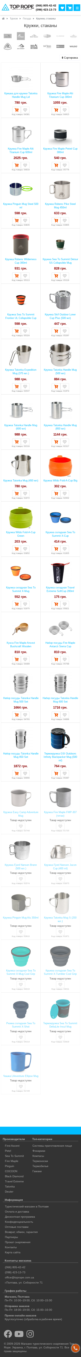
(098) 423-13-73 (46, 9)
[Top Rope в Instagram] (30, 1334)
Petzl (8, 1150)
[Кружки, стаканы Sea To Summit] (21, 47)
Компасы (38, 1155)
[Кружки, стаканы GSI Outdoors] (47, 36)
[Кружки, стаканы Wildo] (73, 47)
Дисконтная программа (20, 1216)
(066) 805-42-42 (46, 5)
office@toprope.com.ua (19, 1277)
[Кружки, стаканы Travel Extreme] (60, 47)
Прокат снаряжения (17, 1242)
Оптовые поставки (17, 1226)
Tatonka (10, 1186)
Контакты (11, 1247)
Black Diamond (14, 1176)
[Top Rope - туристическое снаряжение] (17, 7)
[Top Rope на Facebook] (8, 1334)
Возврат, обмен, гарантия (21, 1232)
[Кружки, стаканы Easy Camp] (8, 36)
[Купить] (16, 110)
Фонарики (38, 1150)
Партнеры (11, 1237)
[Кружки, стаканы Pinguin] (73, 36)
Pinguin (9, 1166)
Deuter (9, 1191)
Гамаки (37, 1171)
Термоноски (40, 1161)
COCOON (11, 1171)
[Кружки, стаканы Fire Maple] (21, 36)
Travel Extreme (14, 1181)
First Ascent (12, 1145)
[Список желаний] (62, 7)
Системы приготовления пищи (52, 1145)
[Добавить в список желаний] (25, 110)
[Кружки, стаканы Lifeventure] (60, 36)
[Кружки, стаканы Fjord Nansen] (34, 36)
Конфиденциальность (19, 1221)
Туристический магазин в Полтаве (27, 1206)
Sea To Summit (14, 1155)
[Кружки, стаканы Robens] (8, 47)
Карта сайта (12, 1252)
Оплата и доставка (17, 1211)
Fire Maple (11, 1161)
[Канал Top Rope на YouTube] (19, 1334)
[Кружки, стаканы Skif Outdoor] (34, 47)
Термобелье (40, 1166)
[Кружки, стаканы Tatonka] (47, 47)
